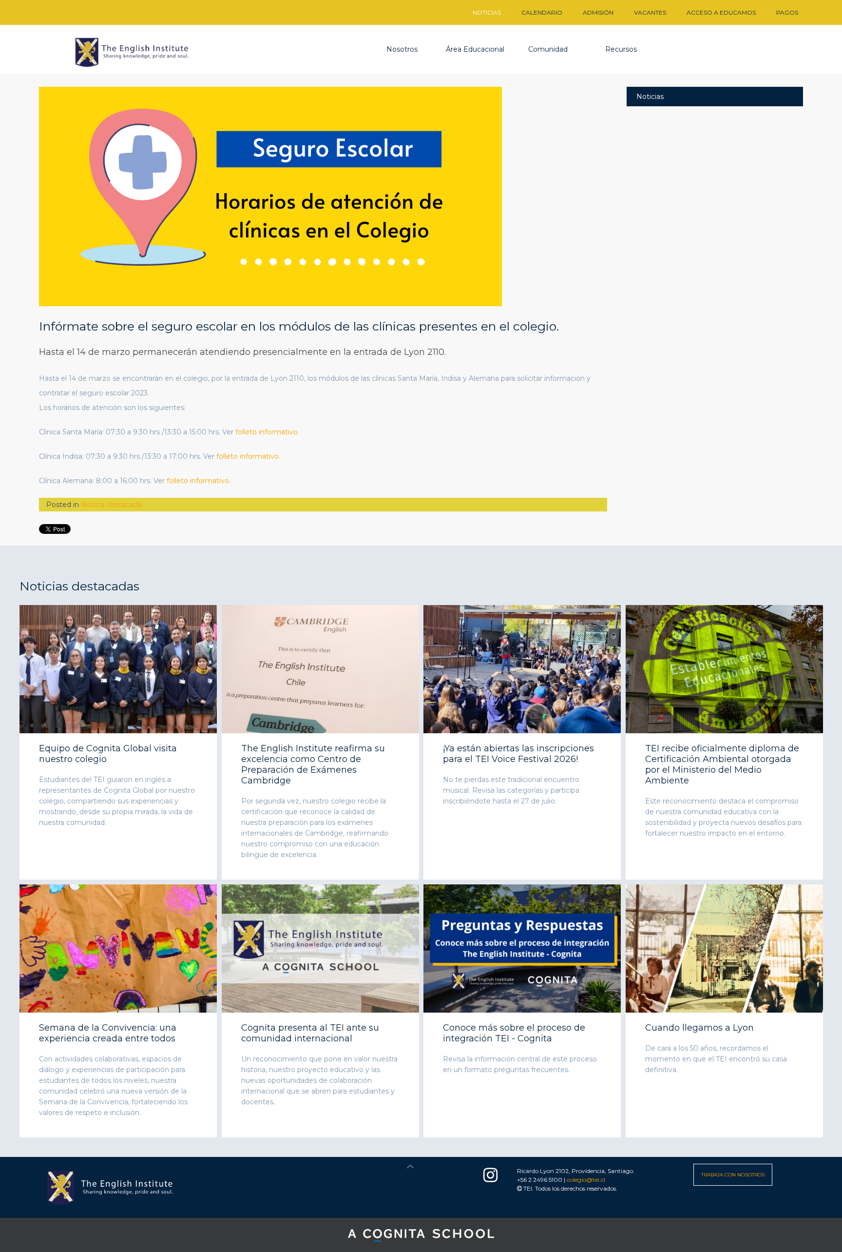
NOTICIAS (487, 12)
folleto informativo (198, 480)
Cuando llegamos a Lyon (699, 1027)
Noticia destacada (111, 504)
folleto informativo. (267, 432)
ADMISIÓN (598, 12)
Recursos (621, 49)
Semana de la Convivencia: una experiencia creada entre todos (107, 1033)
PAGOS (787, 12)
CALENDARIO (541, 12)
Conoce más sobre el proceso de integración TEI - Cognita (514, 1033)
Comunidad (548, 49)
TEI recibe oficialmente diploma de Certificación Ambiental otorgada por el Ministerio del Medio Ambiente (722, 764)
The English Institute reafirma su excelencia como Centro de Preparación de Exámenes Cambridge (313, 764)
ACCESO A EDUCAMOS (721, 12)
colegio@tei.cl (586, 1179)
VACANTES (650, 12)
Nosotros (402, 49)
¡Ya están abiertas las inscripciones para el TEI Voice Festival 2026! (518, 753)
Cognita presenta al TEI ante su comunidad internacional (310, 1033)
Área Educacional (475, 49)
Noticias (650, 96)
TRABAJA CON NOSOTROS (733, 1175)
